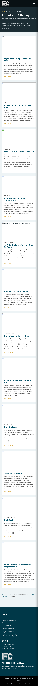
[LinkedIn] (12, 635)
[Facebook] (8, 635)
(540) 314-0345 (6, 626)
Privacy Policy (10, 683)
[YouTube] (16, 635)
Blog (3, 11)
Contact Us (28, 683)
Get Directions (6, 623)
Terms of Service (20, 683)
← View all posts (19, 601)
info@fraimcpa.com (8, 628)
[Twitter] (3, 635)
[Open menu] (34, 3)
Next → (33, 595)
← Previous (4, 595)
